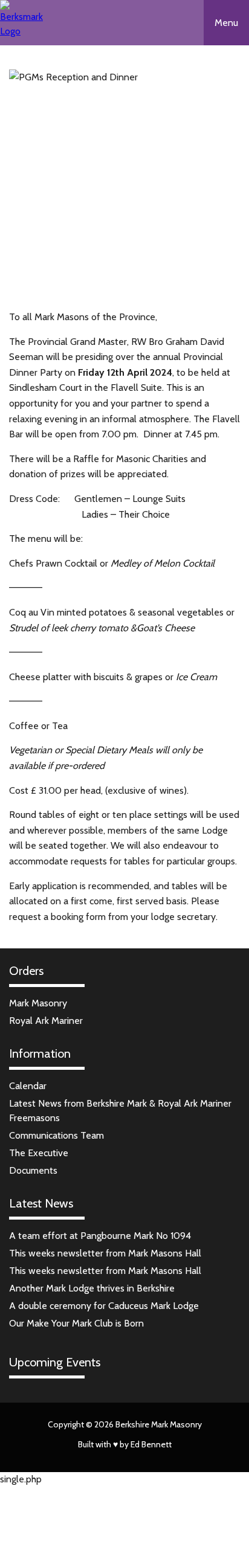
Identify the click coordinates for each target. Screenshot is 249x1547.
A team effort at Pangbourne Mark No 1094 (100, 1235)
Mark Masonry (38, 1003)
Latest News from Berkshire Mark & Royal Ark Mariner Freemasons (120, 1111)
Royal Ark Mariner (46, 1020)
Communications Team (56, 1135)
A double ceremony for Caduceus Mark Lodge (104, 1305)
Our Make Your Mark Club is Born (76, 1323)
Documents (33, 1170)
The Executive (38, 1153)
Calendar (28, 1086)
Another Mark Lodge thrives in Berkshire (92, 1288)
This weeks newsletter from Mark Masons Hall (105, 1253)
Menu (226, 22)
